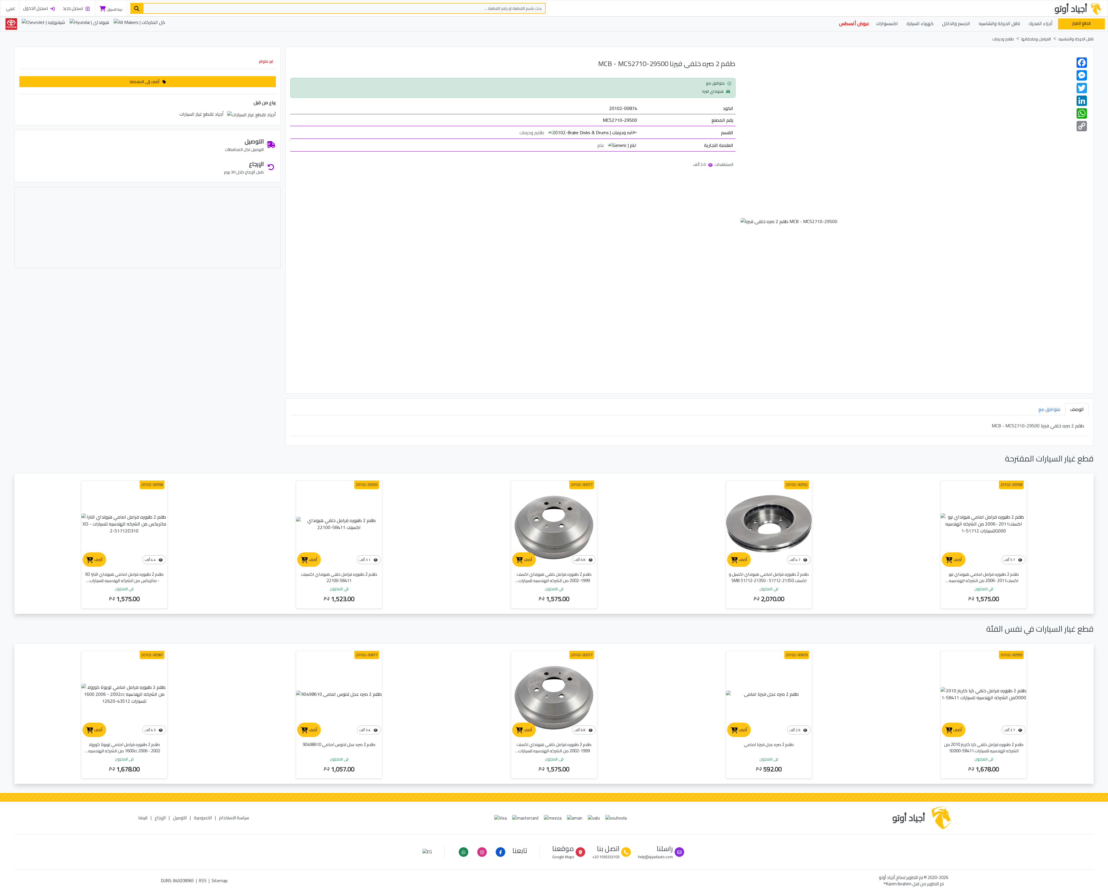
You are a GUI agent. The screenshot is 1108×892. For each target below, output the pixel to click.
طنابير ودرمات (1003, 39)
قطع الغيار (1081, 23)
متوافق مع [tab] (1049, 409)
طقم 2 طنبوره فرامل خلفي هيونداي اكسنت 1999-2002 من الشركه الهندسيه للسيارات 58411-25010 (554, 580)
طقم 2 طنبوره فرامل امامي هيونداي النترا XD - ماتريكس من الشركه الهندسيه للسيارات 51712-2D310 (124, 580)
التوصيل (180, 818)
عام (600, 145)
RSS (203, 880)
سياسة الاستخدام (234, 818)
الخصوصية (203, 818)
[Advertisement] (147, 227)
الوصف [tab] (1077, 409)
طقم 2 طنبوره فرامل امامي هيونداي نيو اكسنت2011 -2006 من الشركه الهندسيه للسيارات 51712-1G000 (984, 580)
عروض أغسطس (854, 23)
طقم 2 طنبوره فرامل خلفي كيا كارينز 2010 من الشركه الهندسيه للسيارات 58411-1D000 (983, 747)
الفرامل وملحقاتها (1036, 39)
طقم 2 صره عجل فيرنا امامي (769, 744)
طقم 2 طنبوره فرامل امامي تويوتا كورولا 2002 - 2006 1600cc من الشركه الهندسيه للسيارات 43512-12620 (124, 750)
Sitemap (220, 880)
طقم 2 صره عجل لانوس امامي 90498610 (339, 744)
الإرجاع (160, 818)
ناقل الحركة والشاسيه (1076, 39)
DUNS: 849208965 (177, 880)
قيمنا (142, 818)
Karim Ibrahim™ (897, 884)
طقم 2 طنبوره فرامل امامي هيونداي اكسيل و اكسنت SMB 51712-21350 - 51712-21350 (769, 577)
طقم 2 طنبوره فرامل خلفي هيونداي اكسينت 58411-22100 (339, 577)
